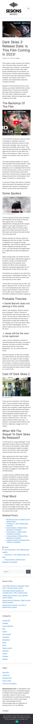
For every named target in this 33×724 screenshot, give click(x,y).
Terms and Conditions (9, 683)
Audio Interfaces (7, 626)
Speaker (5, 659)
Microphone (6, 640)
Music (4, 645)
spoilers (4, 552)
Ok (17, 721)
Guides (4, 631)
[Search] (28, 572)
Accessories (6, 620)
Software (5, 656)
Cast (6, 549)
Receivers (5, 651)
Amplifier (5, 623)
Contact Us (6, 675)
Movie (6, 547)
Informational (6, 634)
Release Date (24, 549)
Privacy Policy (6, 681)
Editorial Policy (7, 678)
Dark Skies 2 (12, 549)
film (18, 549)
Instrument (5, 637)
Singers (4, 653)
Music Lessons (7, 648)
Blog (3, 629)
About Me (5, 672)
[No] (31, 719)
